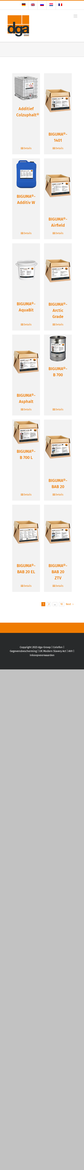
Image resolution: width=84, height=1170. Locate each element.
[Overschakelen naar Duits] (23, 5)
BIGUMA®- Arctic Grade (58, 310)
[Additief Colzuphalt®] (26, 88)
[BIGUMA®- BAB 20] (58, 447)
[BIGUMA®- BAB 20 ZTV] (58, 532)
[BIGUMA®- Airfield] (58, 185)
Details (28, 148)
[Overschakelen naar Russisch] (42, 5)
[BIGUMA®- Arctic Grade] (58, 270)
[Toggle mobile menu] (76, 16)
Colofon (58, 647)
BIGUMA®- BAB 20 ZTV (58, 571)
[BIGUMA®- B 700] (58, 348)
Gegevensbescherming (23, 651)
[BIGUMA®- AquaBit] (26, 270)
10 (61, 604)
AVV (70, 651)
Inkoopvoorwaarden (42, 655)
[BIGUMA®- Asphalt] (26, 362)
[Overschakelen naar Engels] (32, 5)
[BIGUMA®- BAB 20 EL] (26, 532)
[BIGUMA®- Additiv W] (26, 174)
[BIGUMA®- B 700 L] (26, 432)
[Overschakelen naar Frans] (60, 5)
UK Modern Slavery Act (52, 651)
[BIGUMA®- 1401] (58, 100)
